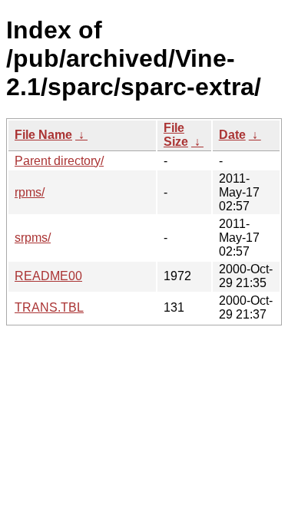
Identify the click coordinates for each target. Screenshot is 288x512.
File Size (176, 134)
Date (232, 134)
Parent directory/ (59, 160)
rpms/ (30, 192)
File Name (43, 134)
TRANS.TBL (49, 307)
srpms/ (33, 237)
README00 (48, 275)
